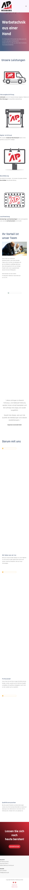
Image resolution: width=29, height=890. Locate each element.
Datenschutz (14, 887)
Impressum (14, 885)
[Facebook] (13, 882)
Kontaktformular (14, 846)
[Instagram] (15, 882)
